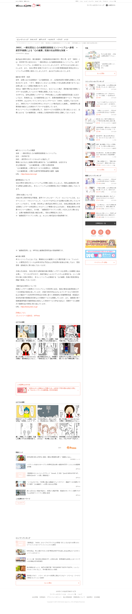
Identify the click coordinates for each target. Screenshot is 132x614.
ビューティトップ (22, 39)
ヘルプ (80, 594)
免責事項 (89, 597)
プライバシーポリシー (54, 597)
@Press (27, 53)
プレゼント (105, 1)
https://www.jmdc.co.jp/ (29, 307)
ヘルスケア (51, 39)
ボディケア (42, 39)
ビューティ (91, 1)
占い (101, 1)
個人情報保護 (67, 597)
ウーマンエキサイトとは (58, 594)
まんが (96, 1)
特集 (86, 48)
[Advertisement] (66, 22)
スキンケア (33, 39)
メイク (66, 39)
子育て (76, 1)
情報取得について (79, 597)
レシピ (85, 1)
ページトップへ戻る (100, 262)
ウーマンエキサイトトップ (95, 5)
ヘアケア (59, 39)
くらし (81, 1)
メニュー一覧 (113, 1)
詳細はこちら (21, 313)
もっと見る (48, 583)
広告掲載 (97, 597)
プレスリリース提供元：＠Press (28, 316)
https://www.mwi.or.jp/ (29, 174)
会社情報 (35, 597)
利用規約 (42, 597)
